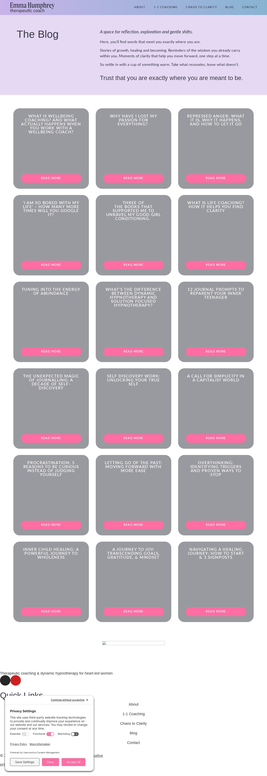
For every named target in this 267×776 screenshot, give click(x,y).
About (139, 7)
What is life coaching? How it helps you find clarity (215, 207)
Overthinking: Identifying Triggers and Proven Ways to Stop (216, 469)
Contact (250, 7)
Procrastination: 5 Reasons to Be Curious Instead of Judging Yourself (51, 469)
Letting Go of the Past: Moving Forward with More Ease (133, 467)
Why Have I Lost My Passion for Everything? (133, 120)
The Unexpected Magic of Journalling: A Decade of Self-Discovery (51, 382)
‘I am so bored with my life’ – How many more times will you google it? (51, 209)
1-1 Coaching (166, 7)
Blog (229, 7)
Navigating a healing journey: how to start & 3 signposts (216, 554)
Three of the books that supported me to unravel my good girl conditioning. (133, 211)
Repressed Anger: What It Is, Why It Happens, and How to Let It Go (216, 120)
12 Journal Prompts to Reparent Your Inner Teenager (216, 294)
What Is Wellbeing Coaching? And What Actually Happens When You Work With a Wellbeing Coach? (51, 124)
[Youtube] (15, 680)
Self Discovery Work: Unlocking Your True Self (133, 380)
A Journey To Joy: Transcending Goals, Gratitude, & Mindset (133, 554)
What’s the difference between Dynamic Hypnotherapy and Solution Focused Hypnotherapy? (133, 297)
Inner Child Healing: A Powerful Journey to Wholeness (51, 554)
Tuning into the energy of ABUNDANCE (51, 292)
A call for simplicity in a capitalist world (216, 378)
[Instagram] (5, 680)
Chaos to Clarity (201, 7)
